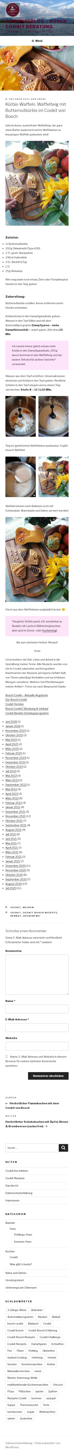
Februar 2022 (13, 802)
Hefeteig (37, 1357)
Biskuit (56, 1317)
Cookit (15, 907)
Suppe (11, 1405)
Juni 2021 (11, 838)
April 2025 (11, 744)
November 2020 (15, 870)
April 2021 (11, 847)
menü (37, 1371)
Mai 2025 (11, 739)
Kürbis (51, 1364)
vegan (30, 1412)
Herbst (16, 916)
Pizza (10, 1391)
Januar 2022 (12, 807)
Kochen (28, 907)
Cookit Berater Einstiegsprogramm (27, 713)
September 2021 (15, 825)
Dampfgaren (39, 1344)
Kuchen (12, 1364)
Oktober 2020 (14, 874)
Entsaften (57, 1344)
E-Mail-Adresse (17, 1019)
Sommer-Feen (22, 1241)
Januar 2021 (12, 861)
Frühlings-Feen (23, 1234)
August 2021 (13, 829)
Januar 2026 (12, 726)
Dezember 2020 (15, 865)
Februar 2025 (13, 753)
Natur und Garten (15, 1273)
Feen (13, 1229)
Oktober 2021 (14, 820)
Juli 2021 (10, 834)
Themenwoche (29, 1405)
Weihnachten (47, 1412)
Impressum (12, 1200)
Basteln (10, 1223)
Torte (46, 1405)
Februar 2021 (13, 856)
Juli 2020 (10, 888)
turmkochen (14, 1412)
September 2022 (16, 784)
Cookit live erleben (16, 1170)
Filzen (20, 1350)
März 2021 (11, 852)
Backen (42, 1317)
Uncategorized (14, 1280)
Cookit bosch (15, 1330)
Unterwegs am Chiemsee (21, 1287)
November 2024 (15, 757)
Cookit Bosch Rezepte (40, 912)
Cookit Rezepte (15, 1178)
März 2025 (12, 748)
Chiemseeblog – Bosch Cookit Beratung (36, 24)
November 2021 (15, 816)
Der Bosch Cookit (16, 699)
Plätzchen (24, 1391)
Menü (39, 40)
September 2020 (16, 879)
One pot (58, 1384)
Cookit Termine (14, 704)
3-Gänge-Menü (16, 1310)
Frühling (33, 1350)
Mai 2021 (11, 843)
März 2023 (12, 780)
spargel (51, 1398)
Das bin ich (11, 1185)
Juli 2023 (10, 771)
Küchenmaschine (31, 1364)
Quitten (52, 1391)
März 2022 (12, 798)
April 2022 (11, 793)
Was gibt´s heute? (21, 1264)
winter (11, 1418)
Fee (9, 1350)
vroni (41, 99)
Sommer (36, 1398)
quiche (39, 1391)
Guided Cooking (17, 1357)
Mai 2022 (11, 789)
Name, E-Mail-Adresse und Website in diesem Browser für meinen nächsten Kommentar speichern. (35, 1061)
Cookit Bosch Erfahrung (42, 1330)
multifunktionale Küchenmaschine (27, 1384)
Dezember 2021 (15, 811)
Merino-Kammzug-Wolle (22, 1378)
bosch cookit (15, 1323)
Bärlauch (33, 1323)
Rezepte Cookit (17, 1398)
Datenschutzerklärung (19, 1193)
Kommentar (13, 951)
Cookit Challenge (50, 1337)
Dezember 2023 (15, 762)
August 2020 (13, 883)
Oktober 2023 (14, 766)
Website (11, 1038)
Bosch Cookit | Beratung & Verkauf (26, 708)
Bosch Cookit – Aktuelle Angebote (26, 695)
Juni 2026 (11, 721)
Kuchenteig (49, 630)
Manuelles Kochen (18, 1371)
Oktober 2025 (14, 735)
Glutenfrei (49, 1350)
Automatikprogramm (20, 1317)
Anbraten (37, 1310)
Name (10, 1001)
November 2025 (15, 730)
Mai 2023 (11, 775)
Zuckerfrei (32, 916)
